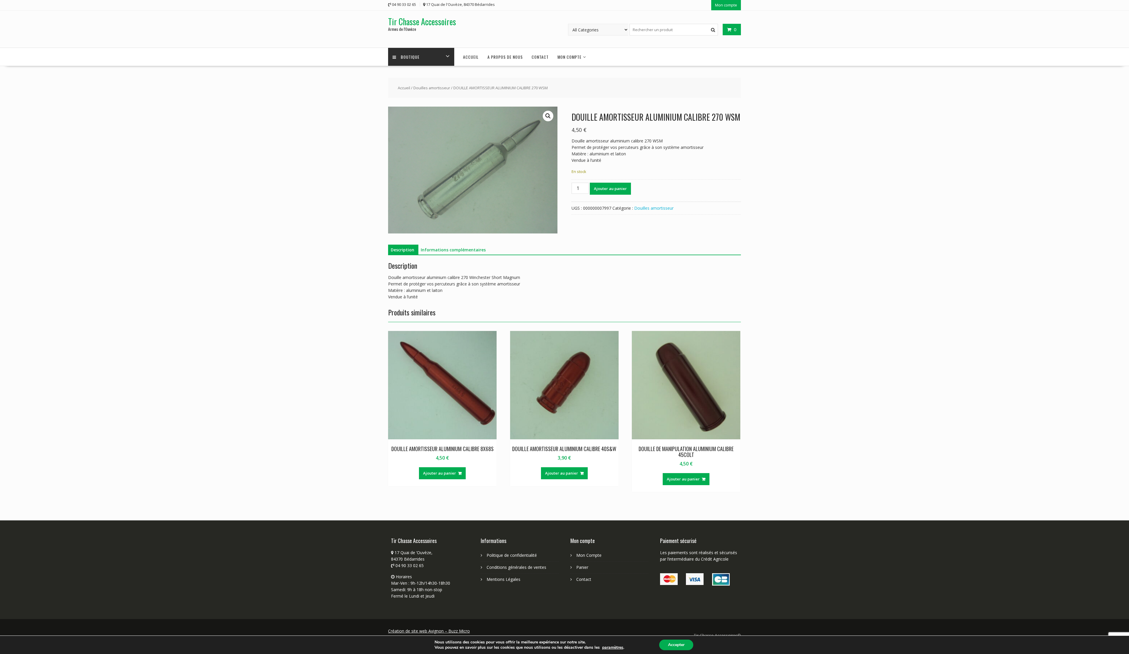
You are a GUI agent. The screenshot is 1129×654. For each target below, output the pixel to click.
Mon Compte (589, 555)
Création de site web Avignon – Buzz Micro (429, 631)
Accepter (676, 645)
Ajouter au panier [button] (439, 473)
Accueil (404, 87)
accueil (471, 57)
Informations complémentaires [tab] (453, 250)
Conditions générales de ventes (516, 567)
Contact (540, 57)
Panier (582, 567)
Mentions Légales (503, 579)
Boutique (410, 57)
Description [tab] (402, 250)
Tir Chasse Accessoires (422, 22)
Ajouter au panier (610, 188)
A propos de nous (505, 57)
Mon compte (726, 5)
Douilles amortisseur (431, 87)
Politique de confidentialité (512, 555)
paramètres (612, 647)
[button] (548, 116)
